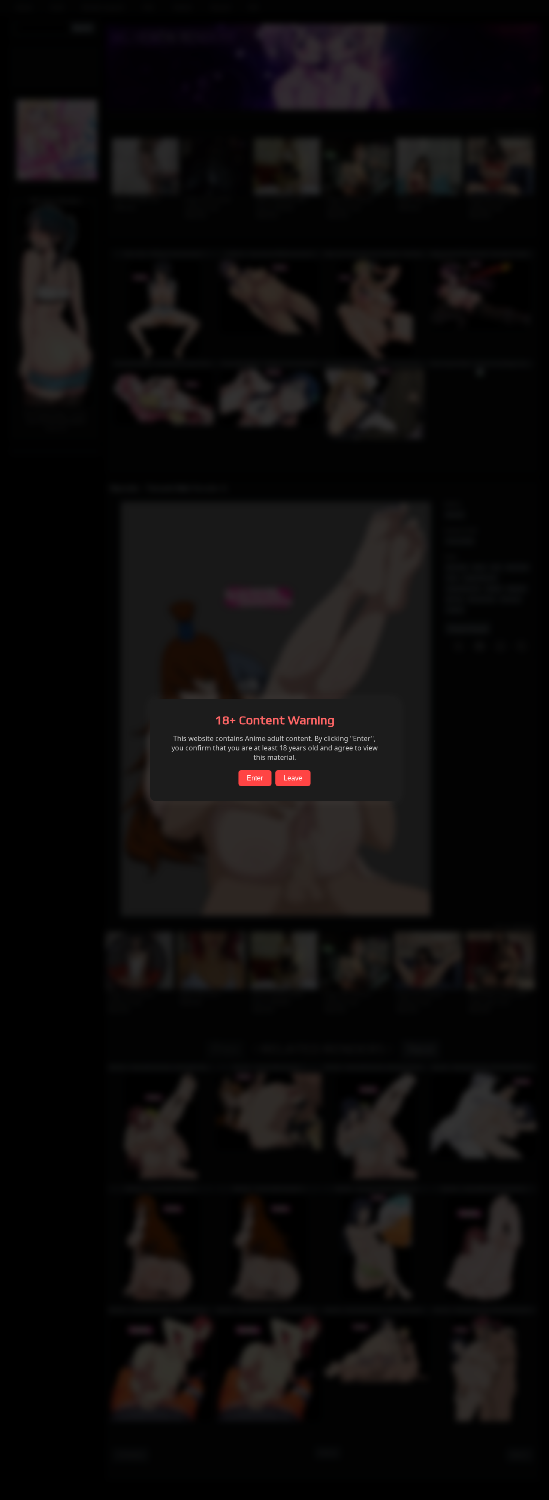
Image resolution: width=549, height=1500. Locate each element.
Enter (255, 778)
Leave (293, 778)
